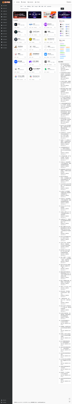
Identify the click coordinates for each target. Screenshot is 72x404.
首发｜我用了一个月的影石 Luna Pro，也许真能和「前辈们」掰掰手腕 (66, 259)
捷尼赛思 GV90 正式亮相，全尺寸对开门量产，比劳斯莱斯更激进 (66, 251)
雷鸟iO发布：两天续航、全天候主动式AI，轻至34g (66, 292)
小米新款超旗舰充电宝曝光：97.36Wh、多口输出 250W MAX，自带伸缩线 (66, 105)
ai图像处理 (48, 42)
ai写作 (67, 49)
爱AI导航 (17, 2)
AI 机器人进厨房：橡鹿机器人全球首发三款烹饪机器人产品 (66, 83)
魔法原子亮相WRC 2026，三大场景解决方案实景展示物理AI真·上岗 (66, 178)
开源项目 (62, 52)
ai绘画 (32, 57)
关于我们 (15, 402)
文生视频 (54, 57)
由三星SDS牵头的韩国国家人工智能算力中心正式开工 (66, 360)
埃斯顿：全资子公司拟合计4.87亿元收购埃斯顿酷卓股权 (66, 335)
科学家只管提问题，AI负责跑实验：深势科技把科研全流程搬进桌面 (66, 314)
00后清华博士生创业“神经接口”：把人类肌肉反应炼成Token (66, 185)
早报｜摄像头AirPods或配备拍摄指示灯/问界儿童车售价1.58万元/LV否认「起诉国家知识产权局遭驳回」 (66, 229)
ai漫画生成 (20, 49)
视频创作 (53, 49)
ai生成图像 (33, 42)
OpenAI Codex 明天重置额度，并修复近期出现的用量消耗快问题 (66, 127)
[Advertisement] (42, 393)
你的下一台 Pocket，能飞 (66, 286)
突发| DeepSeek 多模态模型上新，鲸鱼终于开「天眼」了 (65, 266)
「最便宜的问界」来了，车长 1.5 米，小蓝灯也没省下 (66, 300)
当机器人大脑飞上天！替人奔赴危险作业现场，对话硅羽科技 (66, 213)
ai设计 (61, 58)
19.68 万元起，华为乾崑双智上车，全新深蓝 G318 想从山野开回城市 (65, 244)
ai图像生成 (18, 27)
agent (45, 27)
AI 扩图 (30, 64)
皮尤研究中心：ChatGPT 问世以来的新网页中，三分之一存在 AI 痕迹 (66, 134)
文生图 (51, 57)
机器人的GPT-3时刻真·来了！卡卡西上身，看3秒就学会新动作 (66, 307)
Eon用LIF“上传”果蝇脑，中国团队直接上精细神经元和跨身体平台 (66, 193)
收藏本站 (69, 2)
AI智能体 (62, 47)
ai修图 (17, 57)
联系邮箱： (34, 402)
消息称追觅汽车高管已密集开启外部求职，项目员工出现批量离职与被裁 (66, 112)
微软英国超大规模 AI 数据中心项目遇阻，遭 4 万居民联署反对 (66, 90)
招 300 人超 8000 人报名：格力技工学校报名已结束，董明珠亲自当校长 (66, 97)
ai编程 (67, 47)
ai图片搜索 (21, 79)
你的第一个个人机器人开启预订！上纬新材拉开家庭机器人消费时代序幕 (66, 141)
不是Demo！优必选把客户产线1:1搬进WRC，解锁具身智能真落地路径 (66, 163)
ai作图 (15, 27)
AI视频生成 (35, 27)
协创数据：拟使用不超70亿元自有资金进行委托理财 (66, 328)
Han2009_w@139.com (41, 402)
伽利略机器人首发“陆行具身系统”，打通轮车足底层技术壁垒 (66, 171)
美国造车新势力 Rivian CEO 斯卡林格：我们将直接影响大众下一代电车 (66, 119)
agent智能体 (48, 27)
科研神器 (62, 54)
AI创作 (32, 27)
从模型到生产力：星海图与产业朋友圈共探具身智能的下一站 (66, 221)
